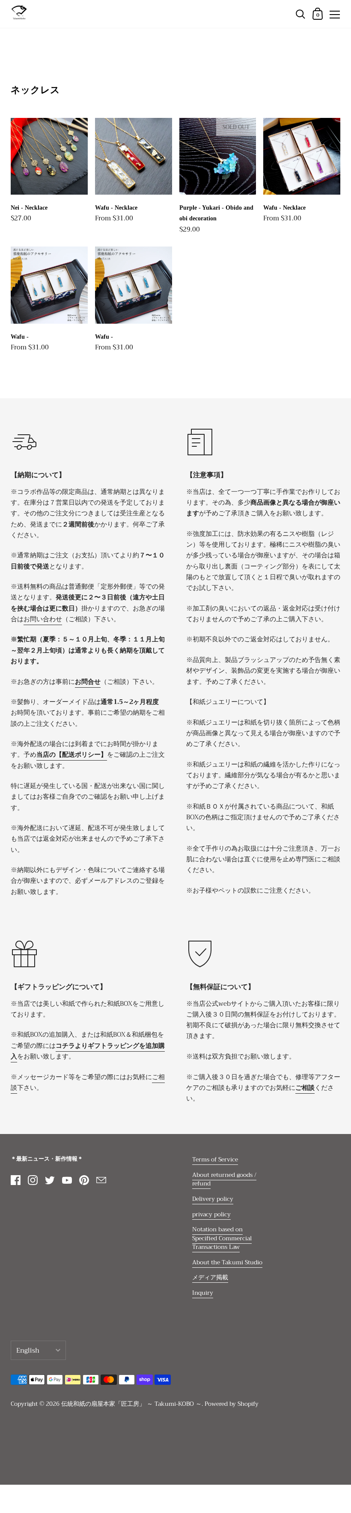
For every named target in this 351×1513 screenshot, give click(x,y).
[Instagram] (32, 1179)
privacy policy (211, 1214)
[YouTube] (66, 1179)
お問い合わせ (43, 619)
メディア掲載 (210, 1277)
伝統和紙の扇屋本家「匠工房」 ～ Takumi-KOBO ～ (131, 1404)
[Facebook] (15, 1179)
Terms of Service (215, 1159)
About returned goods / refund (224, 1179)
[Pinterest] (83, 1179)
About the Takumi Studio (227, 1262)
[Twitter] (49, 1179)
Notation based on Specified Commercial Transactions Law (222, 1238)
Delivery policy (212, 1199)
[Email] (101, 1179)
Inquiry (202, 1293)
